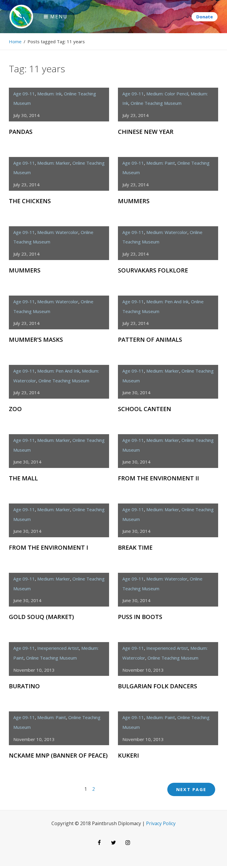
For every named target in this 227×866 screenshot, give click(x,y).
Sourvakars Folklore (153, 270)
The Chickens (30, 201)
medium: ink (49, 94)
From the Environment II (158, 478)
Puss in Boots (140, 617)
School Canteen (144, 409)
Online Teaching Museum (156, 103)
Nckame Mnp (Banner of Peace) (58, 755)
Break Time (135, 547)
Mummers (134, 201)
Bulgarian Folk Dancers (157, 686)
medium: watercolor (57, 232)
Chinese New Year (146, 132)
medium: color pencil (167, 94)
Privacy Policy (161, 823)
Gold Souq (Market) (41, 617)
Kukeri (128, 755)
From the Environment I (48, 547)
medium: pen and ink (167, 301)
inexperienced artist (58, 648)
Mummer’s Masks (36, 340)
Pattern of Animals (150, 340)
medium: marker (53, 163)
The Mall (23, 478)
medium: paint (160, 163)
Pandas (21, 132)
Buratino (24, 686)
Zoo (15, 409)
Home (15, 41)
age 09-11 (24, 94)
